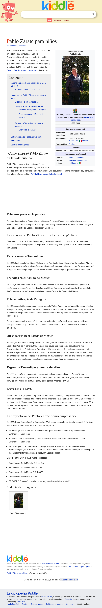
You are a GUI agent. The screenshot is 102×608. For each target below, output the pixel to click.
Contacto (69, 604)
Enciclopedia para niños (16, 45)
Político (72, 157)
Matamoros (73, 140)
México (85, 140)
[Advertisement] (51, 30)
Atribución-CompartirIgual (79, 566)
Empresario (80, 157)
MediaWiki (21, 601)
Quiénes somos (37, 604)
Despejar (88, 14)
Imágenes (57, 20)
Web (49, 20)
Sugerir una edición (69, 579)
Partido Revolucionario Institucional (78, 161)
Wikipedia (68, 599)
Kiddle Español (13, 604)
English (66, 20)
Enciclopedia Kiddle (50, 563)
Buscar (93, 14)
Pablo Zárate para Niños (17, 573)
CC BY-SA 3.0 (46, 596)
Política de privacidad (54, 604)
